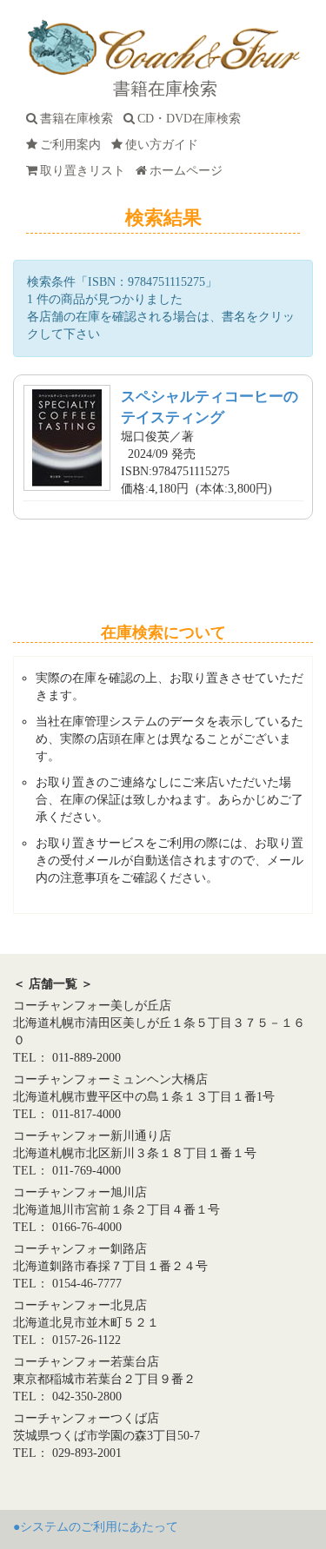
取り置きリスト (86, 170)
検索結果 (163, 217)
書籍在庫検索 (80, 118)
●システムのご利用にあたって (95, 1526)
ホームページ (190, 170)
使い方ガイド (165, 144)
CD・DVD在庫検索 (192, 118)
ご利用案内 (74, 144)
